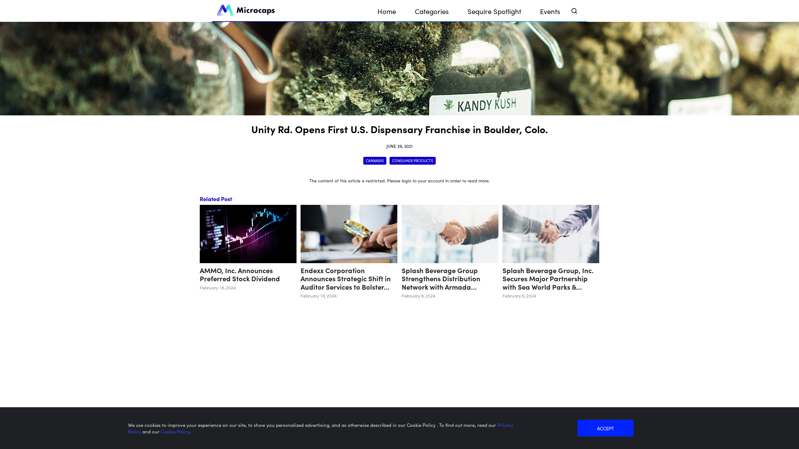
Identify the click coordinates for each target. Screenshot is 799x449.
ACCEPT (605, 428)
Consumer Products (412, 160)
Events (550, 11)
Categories (432, 11)
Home (386, 11)
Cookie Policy (175, 431)
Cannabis (375, 160)
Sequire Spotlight (494, 11)
